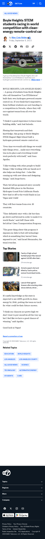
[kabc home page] (6, 473)
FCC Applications (24, 531)
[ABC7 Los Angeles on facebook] (4, 508)
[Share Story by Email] (27, 46)
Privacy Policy (6, 524)
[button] (3, 3)
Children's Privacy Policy (10, 526)
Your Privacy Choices (20, 524)
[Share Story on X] (10, 46)
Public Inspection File (9, 531)
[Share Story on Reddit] (16, 46)
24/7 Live (18, 3)
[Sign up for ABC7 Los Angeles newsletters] (22, 508)
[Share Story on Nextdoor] (21, 46)
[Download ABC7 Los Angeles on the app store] (8, 515)
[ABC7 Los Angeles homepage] (9, 3)
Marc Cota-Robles (19, 37)
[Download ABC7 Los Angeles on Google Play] (21, 515)
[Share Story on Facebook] (4, 46)
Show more (35, 80)
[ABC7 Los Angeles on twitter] (10, 508)
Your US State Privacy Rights (29, 526)
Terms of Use (6, 529)
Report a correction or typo (13, 336)
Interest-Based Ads (19, 529)
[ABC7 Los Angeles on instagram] (16, 508)
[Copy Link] (33, 46)
